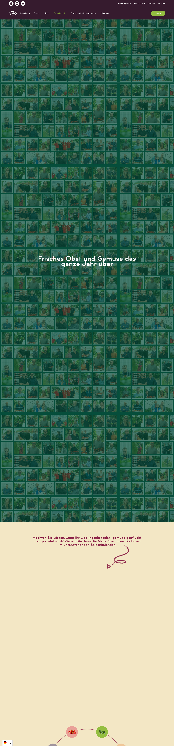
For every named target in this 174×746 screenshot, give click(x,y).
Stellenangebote (124, 3)
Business (151, 3)
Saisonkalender (60, 13)
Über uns (105, 13)
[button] (24, 13)
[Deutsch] (7, 742)
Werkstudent (139, 3)
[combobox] (7, 743)
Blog (47, 13)
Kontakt (158, 13)
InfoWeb (161, 3)
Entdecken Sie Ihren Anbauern (83, 13)
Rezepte (37, 13)
